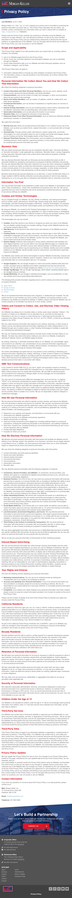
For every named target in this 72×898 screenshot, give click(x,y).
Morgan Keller (34, 3)
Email (67, 889)
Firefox (6, 292)
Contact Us (33, 826)
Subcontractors (19, 872)
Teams (4, 876)
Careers (4, 879)
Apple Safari (8, 285)
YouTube (63, 889)
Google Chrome (9, 287)
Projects (4, 874)
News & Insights (20, 874)
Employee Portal (20, 876)
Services (4, 872)
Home (17, 870)
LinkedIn (59, 889)
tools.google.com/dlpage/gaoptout (55, 268)
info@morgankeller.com (15, 796)
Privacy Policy (36, 894)
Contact (4, 881)
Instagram (54, 889)
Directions (21, 844)
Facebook (50, 889)
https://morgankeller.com (10, 31)
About (3, 870)
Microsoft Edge (9, 289)
